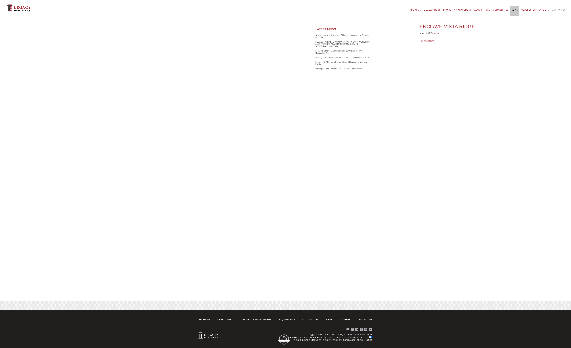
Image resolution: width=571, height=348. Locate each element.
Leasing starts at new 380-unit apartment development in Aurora (342, 57)
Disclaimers (330, 340)
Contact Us (559, 10)
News (515, 10)
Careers (544, 10)
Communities (501, 10)
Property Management (457, 10)
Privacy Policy (298, 337)
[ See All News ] (427, 40)
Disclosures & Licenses (307, 340)
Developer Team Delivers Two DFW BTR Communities (338, 69)
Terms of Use (333, 337)
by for (436, 33)
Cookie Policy (317, 337)
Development (432, 10)
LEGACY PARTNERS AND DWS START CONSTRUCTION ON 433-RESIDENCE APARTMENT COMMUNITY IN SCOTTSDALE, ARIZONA (342, 44)
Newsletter (528, 10)
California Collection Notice (355, 340)
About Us (415, 10)
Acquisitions (482, 10)
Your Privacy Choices (356, 337)
